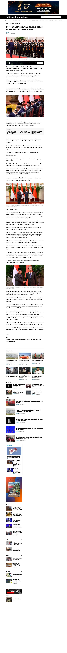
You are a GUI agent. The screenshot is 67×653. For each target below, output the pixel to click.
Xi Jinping (12, 339)
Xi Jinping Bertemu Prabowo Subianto (22, 339)
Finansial (29, 20)
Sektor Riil (51, 20)
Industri (18, 23)
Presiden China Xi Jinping (36, 339)
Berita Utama (9, 445)
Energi (46, 20)
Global (19, 20)
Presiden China (12, 341)
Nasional (24, 20)
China (7, 341)
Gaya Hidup (41, 20)
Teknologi (15, 20)
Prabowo (8, 339)
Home (7, 23)
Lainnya (60, 20)
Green (56, 20)
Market (10, 20)
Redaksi (7, 32)
